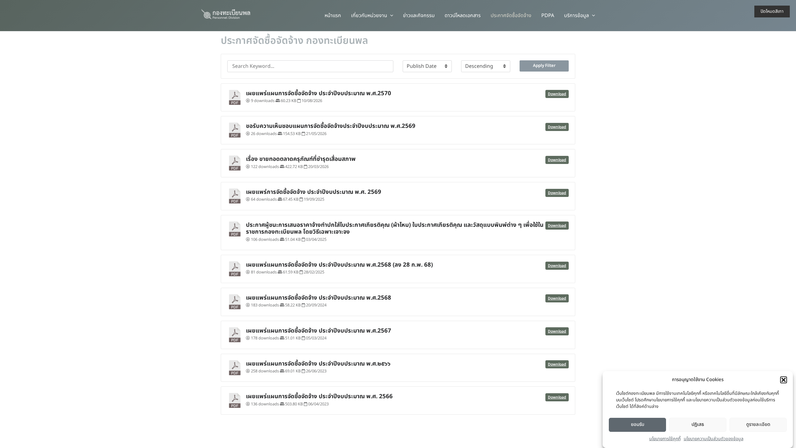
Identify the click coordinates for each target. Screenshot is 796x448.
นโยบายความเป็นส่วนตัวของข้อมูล (713, 439)
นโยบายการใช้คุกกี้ (665, 439)
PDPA (547, 15)
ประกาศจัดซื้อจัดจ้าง (511, 15)
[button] (783, 380)
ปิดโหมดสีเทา (772, 11)
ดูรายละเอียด (758, 424)
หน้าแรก (333, 15)
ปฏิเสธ (698, 424)
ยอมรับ (637, 424)
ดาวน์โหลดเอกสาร (463, 15)
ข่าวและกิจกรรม (419, 15)
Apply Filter (544, 66)
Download (557, 94)
